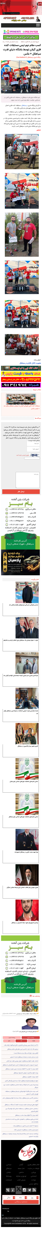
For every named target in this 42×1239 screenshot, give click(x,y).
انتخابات (9, 1180)
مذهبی (21, 1172)
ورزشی (33, 1172)
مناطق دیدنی (33, 1183)
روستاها (9, 1176)
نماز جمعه (21, 1168)
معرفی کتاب (21, 1180)
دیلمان (8, 1172)
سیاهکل (9, 1168)
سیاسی (8, 1164)
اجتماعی (34, 1176)
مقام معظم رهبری (34, 1164)
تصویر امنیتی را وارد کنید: (22, 455)
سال (9, 1041)
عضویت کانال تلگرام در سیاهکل (30, 363)
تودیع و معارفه (21, 1176)
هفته (33, 1041)
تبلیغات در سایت (34, 1168)
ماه (21, 1041)
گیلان (21, 1164)
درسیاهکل (24, 105)
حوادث (33, 1180)
